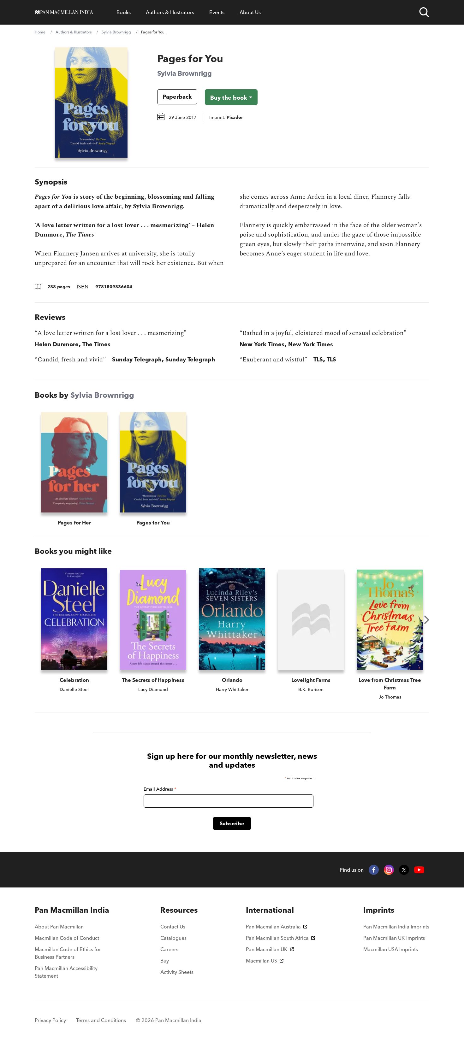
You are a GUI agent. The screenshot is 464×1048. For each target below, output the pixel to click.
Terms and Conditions (101, 1020)
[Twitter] (404, 870)
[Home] (64, 12)
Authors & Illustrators (170, 12)
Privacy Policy (50, 1020)
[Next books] (426, 619)
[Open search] (424, 12)
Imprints (378, 910)
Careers (169, 949)
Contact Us (172, 926)
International (270, 910)
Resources (179, 910)
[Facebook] (374, 870)
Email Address (160, 789)
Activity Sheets (176, 972)
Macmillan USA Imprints (390, 949)
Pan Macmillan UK (267, 949)
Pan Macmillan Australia (273, 926)
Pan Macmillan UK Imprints (394, 938)
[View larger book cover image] (91, 102)
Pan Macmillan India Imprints (396, 926)
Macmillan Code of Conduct (67, 938)
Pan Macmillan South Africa (277, 938)
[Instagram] (389, 870)
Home (40, 32)
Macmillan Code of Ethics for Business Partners (68, 953)
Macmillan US (261, 960)
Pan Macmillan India (72, 910)
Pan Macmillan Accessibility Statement (66, 972)
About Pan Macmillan (59, 926)
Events (216, 12)
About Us (250, 12)
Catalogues (173, 938)
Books (123, 12)
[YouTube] (419, 870)
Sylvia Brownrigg (116, 32)
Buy (164, 960)
